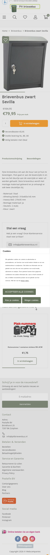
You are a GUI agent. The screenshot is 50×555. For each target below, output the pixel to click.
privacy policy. (25, 280)
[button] (19, 292)
